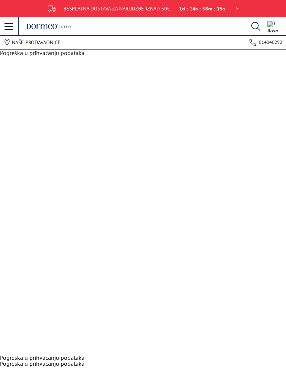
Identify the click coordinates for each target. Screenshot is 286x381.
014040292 (270, 42)
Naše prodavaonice (36, 42)
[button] (9, 26)
